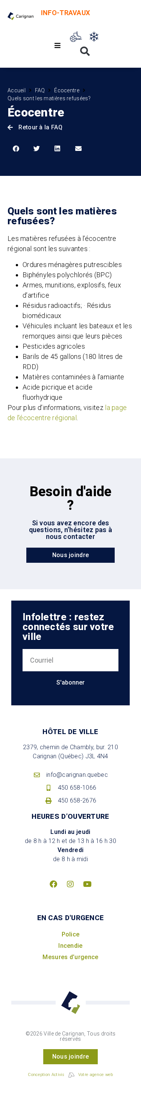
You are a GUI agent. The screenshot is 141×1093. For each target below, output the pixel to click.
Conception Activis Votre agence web (70, 1074)
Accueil (17, 90)
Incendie (70, 945)
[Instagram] (70, 884)
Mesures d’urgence (70, 957)
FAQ (40, 90)
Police (71, 934)
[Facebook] (53, 884)
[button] (57, 45)
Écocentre (66, 90)
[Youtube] (87, 884)
